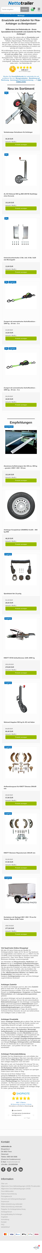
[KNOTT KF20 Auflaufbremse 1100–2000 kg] (21, 636)
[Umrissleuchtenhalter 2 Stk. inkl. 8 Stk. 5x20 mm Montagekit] (21, 236)
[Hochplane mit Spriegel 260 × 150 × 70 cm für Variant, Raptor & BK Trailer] (21, 896)
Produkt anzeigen (21, 144)
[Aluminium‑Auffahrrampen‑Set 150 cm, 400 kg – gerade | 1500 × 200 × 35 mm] (21, 445)
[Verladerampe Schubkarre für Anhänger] (21, 111)
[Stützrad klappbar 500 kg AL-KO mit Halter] (21, 701)
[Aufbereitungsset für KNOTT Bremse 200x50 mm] (21, 765)
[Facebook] (3, 1170)
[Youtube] (15, 1170)
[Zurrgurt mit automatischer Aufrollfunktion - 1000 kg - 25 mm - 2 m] (21, 300)
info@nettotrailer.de (13, 1162)
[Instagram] (9, 1170)
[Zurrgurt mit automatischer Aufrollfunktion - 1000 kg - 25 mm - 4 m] (21, 366)
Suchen (24, 9)
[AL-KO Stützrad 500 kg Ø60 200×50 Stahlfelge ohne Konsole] (21, 172)
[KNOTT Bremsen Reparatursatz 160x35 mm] (21, 831)
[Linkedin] (21, 1170)
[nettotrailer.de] (21, 3)
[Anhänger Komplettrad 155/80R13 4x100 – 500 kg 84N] (21, 508)
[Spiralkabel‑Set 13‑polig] (21, 572)
